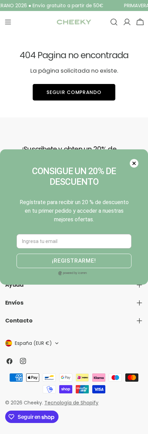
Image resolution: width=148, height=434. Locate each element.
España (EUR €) (33, 343)
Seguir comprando (73, 92)
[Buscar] (114, 22)
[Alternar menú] (8, 22)
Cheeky (33, 402)
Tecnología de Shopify (71, 402)
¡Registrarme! (74, 260)
